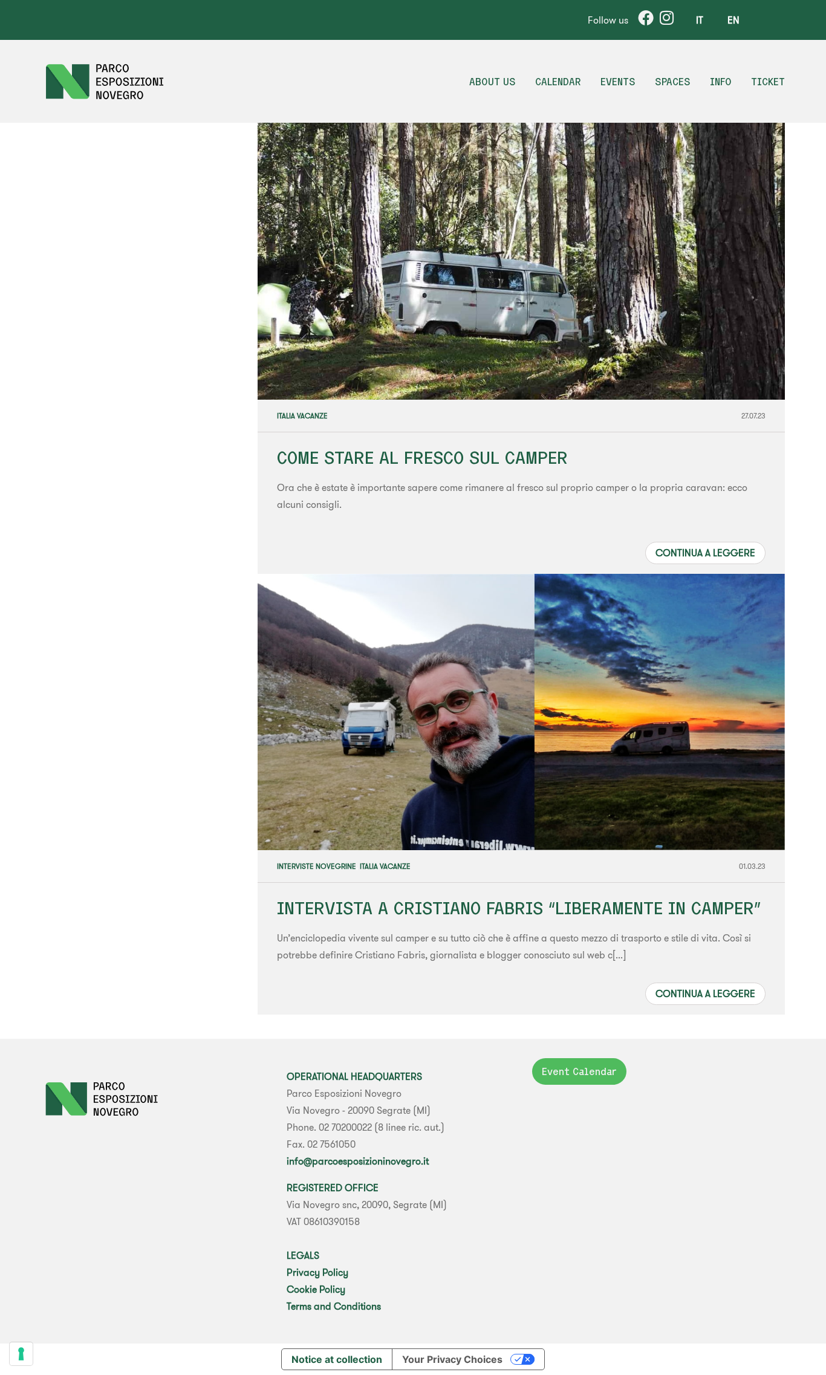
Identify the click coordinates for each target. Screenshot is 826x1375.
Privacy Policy (317, 1272)
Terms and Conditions (334, 1306)
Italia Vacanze (302, 415)
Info (721, 81)
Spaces (673, 81)
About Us (492, 81)
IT (699, 20)
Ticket (768, 81)
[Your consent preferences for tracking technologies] (21, 1353)
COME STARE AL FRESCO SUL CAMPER (422, 457)
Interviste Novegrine (316, 866)
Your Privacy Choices (452, 1359)
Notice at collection (336, 1359)
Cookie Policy (316, 1289)
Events (618, 81)
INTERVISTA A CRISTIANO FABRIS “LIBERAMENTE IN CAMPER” (519, 908)
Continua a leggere (705, 553)
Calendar (558, 81)
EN (733, 20)
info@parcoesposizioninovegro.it (358, 1161)
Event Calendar (579, 1071)
